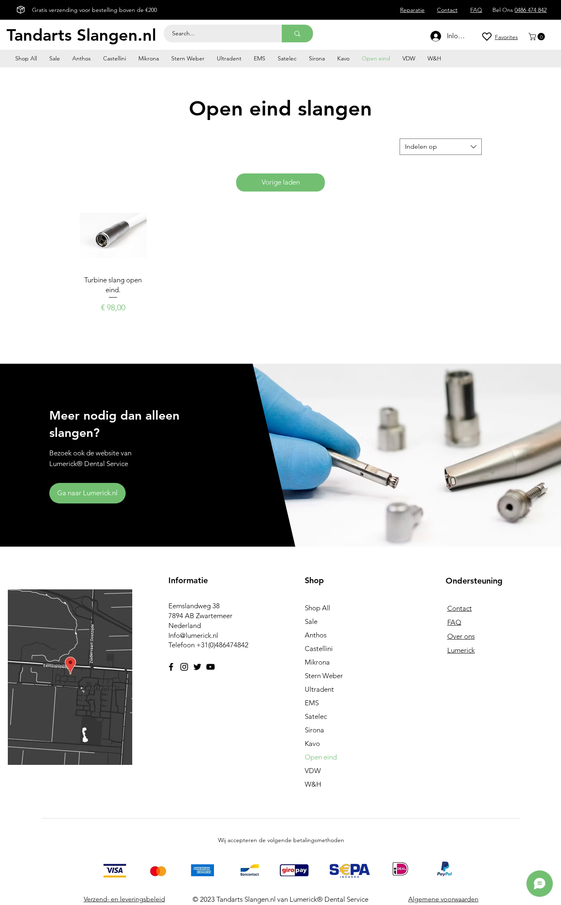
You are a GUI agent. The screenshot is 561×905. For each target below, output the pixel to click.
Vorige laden (281, 182)
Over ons (461, 636)
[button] (538, 36)
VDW (313, 770)
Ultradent (319, 689)
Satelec (316, 716)
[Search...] (297, 33)
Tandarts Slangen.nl (81, 35)
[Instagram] (184, 667)
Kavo (312, 743)
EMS (312, 703)
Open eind (321, 757)
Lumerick (461, 650)
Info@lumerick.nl (193, 635)
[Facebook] (171, 667)
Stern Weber (324, 676)
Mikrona (317, 662)
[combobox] (441, 147)
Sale (311, 621)
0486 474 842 (531, 10)
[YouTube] (210, 667)
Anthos (315, 635)
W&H (313, 784)
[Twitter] (197, 667)
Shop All (317, 608)
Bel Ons (503, 10)
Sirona (314, 730)
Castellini (319, 648)
